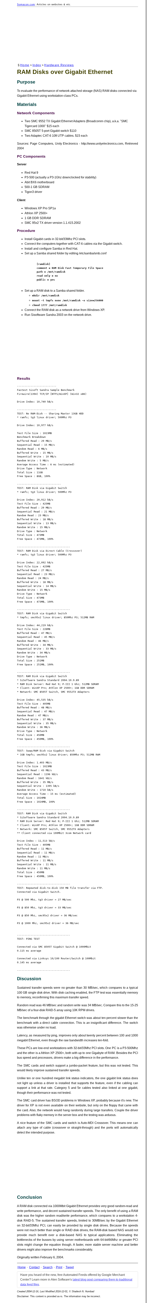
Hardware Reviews (59, 65)
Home (24, 65)
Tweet (70, 1267)
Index (37, 65)
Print (59, 1267)
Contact (34, 1267)
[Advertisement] (77, 35)
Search (48, 1267)
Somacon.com (26, 4)
